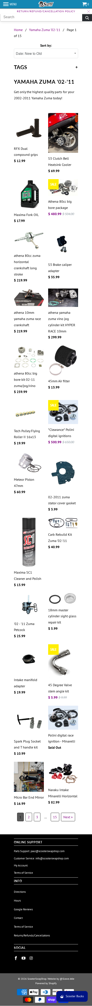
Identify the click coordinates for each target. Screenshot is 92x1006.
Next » (68, 817)
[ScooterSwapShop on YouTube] (24, 958)
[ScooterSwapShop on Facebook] (16, 958)
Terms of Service (23, 873)
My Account (21, 865)
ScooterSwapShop (36, 978)
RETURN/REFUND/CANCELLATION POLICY (46, 11)
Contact (18, 918)
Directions (20, 892)
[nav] (10, 4)
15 (55, 817)
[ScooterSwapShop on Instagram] (31, 958)
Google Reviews (23, 909)
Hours (17, 900)
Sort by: (46, 45)
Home (18, 30)
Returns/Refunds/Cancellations (32, 935)
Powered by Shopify (46, 983)
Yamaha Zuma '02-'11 (44, 30)
